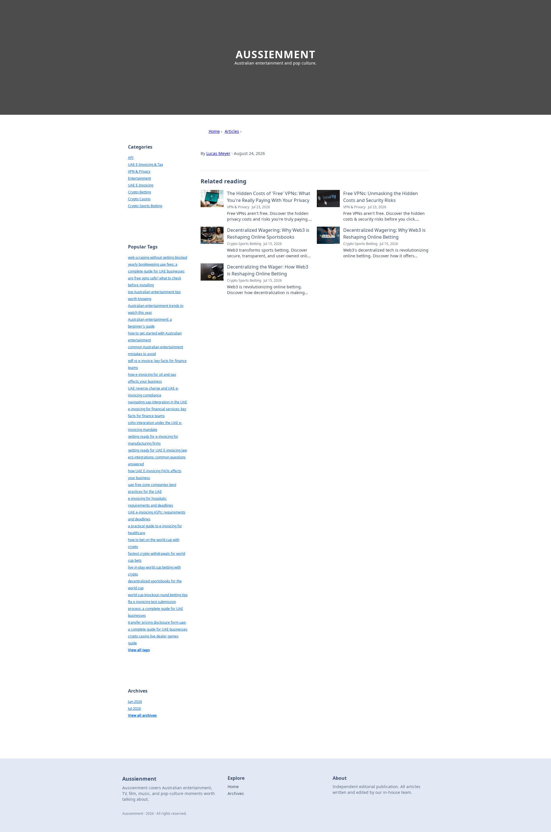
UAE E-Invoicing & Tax (145, 164)
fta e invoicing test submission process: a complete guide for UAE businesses (155, 608)
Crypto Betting (139, 192)
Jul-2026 (134, 708)
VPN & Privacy (139, 171)
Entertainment (139, 178)
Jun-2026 (135, 701)
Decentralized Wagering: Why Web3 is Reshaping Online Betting (384, 233)
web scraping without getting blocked (157, 257)
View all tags (139, 650)
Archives (236, 793)
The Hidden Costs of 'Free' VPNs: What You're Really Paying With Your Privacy (268, 196)
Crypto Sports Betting (145, 205)
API (130, 157)
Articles (232, 131)
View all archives (142, 715)
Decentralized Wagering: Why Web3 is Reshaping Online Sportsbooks (268, 233)
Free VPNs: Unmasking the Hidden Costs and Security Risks (380, 196)
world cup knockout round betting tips (158, 594)
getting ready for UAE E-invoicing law (157, 450)
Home (214, 131)
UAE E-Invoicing (140, 185)
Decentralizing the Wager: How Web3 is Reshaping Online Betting (267, 270)
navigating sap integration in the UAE (157, 402)
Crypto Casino (139, 199)
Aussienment (276, 54)
